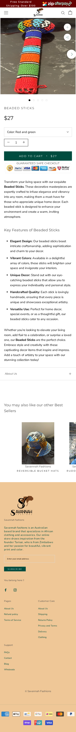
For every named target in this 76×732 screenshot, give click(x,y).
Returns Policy (45, 620)
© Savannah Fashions (38, 691)
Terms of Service (12, 620)
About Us (11, 373)
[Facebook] (5, 589)
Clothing (42, 637)
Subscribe (15, 569)
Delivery (42, 631)
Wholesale (9, 669)
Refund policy (11, 614)
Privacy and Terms (47, 625)
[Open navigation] (6, 12)
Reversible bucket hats (38, 470)
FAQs (7, 652)
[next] (71, 54)
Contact (8, 658)
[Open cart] (70, 12)
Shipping (42, 614)
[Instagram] (15, 589)
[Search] (63, 12)
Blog (6, 663)
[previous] (4, 54)
